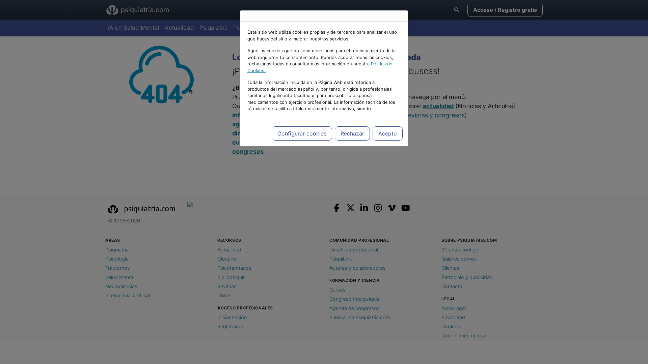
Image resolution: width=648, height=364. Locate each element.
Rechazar (352, 133)
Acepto (387, 133)
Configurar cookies (301, 133)
